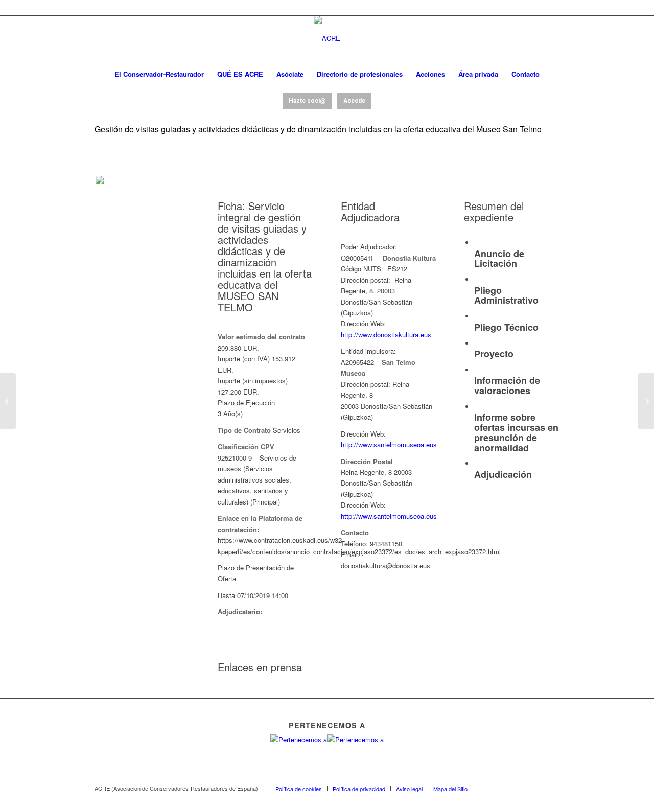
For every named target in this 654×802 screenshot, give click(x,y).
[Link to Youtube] (521, 788)
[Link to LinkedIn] (551, 788)
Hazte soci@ (307, 100)
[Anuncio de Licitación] (476, 243)
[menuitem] (159, 74)
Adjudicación (503, 474)
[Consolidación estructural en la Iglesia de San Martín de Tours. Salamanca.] (8, 401)
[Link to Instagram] (536, 788)
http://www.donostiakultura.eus (386, 334)
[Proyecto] (476, 344)
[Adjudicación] (476, 464)
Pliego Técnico (506, 327)
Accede (354, 100)
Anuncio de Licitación (499, 258)
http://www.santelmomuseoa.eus (389, 444)
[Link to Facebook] (490, 788)
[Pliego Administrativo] (476, 280)
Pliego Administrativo (506, 295)
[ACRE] (327, 38)
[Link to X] (505, 788)
